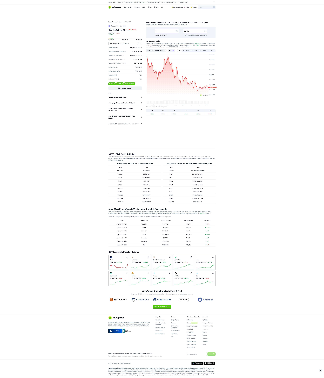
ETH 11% (174, 2)
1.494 (123, 2)
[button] (125, 88)
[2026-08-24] (208, 50)
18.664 (114, 2)
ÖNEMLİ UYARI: (112, 368)
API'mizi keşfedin (162, 106)
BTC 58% (169, 2)
